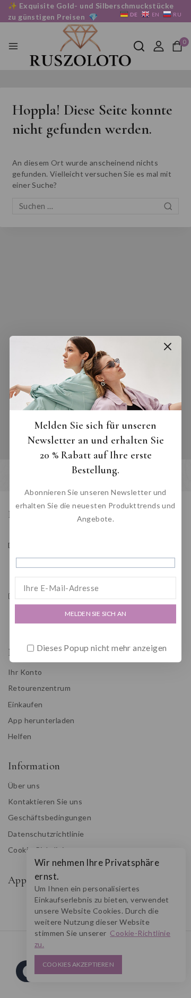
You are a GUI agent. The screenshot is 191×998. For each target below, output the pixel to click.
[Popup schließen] (168, 347)
